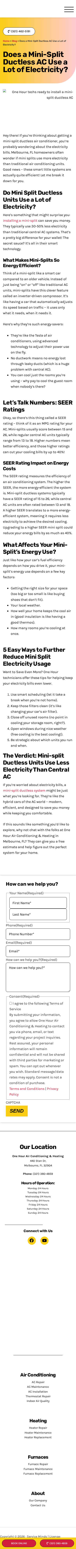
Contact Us (38, 1505)
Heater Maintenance (38, 1432)
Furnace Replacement (38, 1473)
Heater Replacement (38, 1437)
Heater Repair (38, 1428)
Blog (14, 41)
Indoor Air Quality (38, 1401)
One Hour (16, 8)
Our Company (38, 1500)
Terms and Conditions (26, 1089)
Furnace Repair (38, 1464)
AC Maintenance (38, 1387)
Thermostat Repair (38, 1396)
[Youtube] (44, 1241)
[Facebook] (32, 1241)
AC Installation (38, 1391)
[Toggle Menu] (69, 10)
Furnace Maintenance (38, 1469)
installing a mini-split (20, 220)
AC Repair (38, 1382)
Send (17, 1111)
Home (6, 41)
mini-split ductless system (24, 790)
